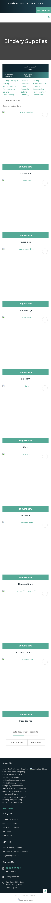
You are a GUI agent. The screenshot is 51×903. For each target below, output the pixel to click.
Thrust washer (25, 173)
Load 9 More (17, 742)
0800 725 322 (13, 868)
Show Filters (13, 100)
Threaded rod (25, 721)
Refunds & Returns (10, 819)
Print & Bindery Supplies (12, 848)
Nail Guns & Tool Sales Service (15, 852)
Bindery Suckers (40, 83)
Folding (36, 81)
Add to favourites (45, 114)
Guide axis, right (25, 310)
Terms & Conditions (10, 827)
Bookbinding (8, 95)
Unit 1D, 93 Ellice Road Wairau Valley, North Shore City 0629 (15, 885)
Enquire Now (43, 10)
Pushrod (25, 515)
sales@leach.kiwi (13, 877)
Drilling (6, 92)
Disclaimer (6, 831)
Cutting (24, 92)
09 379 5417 (11, 871)
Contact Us (7, 835)
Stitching (25, 95)
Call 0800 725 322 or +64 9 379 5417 (26, 3)
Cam (25, 447)
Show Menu (3, 18)
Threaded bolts (25, 584)
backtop (45, 891)
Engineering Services (10, 856)
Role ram (25, 379)
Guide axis (25, 242)
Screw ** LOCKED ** (26, 652)
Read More (7, 809)
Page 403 (36, 742)
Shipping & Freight (10, 823)
